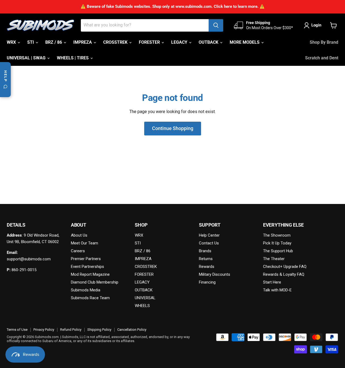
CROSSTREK (116, 42)
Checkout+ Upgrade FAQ (284, 266)
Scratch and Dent (321, 57)
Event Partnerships (87, 266)
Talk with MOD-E (277, 290)
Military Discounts (214, 274)
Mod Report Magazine (90, 274)
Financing (207, 282)
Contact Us (209, 243)
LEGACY (179, 42)
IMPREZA (83, 42)
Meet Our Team (84, 243)
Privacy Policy (43, 330)
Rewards (206, 266)
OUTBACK (209, 42)
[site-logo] (40, 25)
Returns (206, 258)
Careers (78, 250)
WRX (12, 42)
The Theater (274, 258)
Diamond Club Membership (94, 282)
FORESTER (150, 42)
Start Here (272, 282)
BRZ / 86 (54, 42)
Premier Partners (86, 258)
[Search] (216, 25)
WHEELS (142, 305)
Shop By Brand (324, 42)
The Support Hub (278, 250)
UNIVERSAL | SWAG (27, 57)
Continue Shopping (172, 128)
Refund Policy (70, 330)
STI (31, 42)
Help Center (209, 235)
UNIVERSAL (145, 297)
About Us (79, 235)
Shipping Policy (99, 330)
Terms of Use (17, 330)
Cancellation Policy (131, 330)
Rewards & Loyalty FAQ (283, 274)
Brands (205, 250)
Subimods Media (85, 290)
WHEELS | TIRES (73, 57)
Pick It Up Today (277, 243)
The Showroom (277, 235)
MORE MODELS (245, 42)
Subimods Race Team (90, 297)
